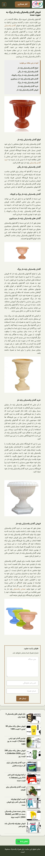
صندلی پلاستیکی (19, 589)
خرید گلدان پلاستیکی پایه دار (28, 86)
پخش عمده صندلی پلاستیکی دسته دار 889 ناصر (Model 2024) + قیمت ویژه (15, 814)
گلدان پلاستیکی (10, 25)
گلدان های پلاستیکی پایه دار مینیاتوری (24, 78)
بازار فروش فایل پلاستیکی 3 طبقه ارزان (15, 716)
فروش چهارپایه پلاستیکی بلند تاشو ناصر (14, 825)
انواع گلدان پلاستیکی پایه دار (28, 68)
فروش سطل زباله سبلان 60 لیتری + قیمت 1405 (15, 728)
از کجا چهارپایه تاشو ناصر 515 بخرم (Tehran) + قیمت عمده (16, 778)
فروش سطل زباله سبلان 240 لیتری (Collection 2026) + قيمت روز (15, 753)
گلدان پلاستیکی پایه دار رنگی (28, 71)
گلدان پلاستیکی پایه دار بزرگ (28, 82)
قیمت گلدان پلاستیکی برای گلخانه (15, 789)
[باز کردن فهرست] (4, 4)
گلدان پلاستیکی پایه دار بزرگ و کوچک (24, 75)
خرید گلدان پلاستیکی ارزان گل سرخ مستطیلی (16, 764)
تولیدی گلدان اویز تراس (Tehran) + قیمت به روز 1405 (16, 741)
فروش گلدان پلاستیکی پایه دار (27, 89)
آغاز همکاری (22, 4)
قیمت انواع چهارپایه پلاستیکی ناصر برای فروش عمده (16, 802)
